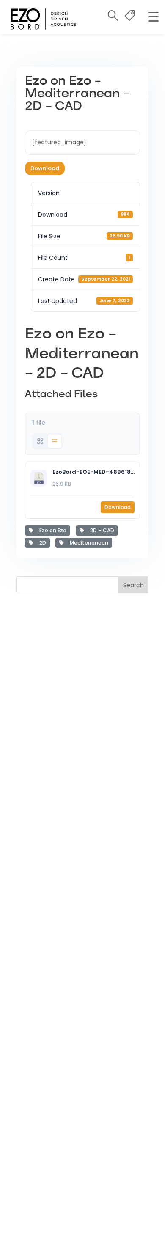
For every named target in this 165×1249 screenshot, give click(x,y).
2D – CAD (101, 530)
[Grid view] (40, 441)
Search (133, 585)
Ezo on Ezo (51, 530)
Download (44, 168)
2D (41, 542)
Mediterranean (87, 542)
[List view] (54, 441)
